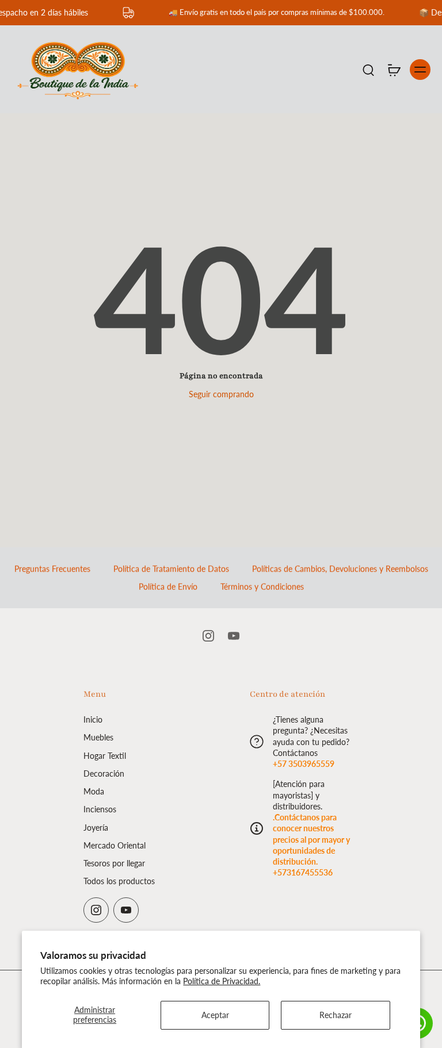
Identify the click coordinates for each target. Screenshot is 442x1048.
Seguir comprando (221, 394)
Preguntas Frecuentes (52, 569)
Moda (93, 791)
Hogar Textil (104, 756)
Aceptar (215, 1015)
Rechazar (335, 1015)
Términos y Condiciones (262, 587)
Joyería (95, 827)
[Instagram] (208, 635)
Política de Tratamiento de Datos (171, 569)
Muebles (98, 738)
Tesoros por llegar (114, 863)
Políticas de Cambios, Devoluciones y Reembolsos (340, 569)
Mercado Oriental (114, 845)
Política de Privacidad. (221, 981)
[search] (368, 69)
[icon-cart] (393, 69)
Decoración (103, 773)
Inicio (92, 719)
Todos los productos (119, 881)
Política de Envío (168, 587)
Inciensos (99, 810)
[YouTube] (233, 635)
